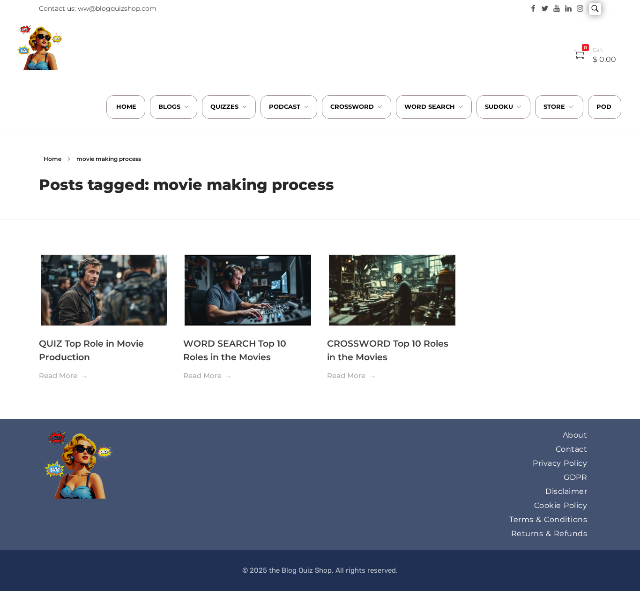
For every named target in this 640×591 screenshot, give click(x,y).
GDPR (575, 477)
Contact (572, 449)
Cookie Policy (561, 505)
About (575, 435)
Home (52, 158)
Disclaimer (566, 491)
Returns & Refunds (549, 533)
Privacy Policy (560, 463)
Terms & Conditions (548, 519)
